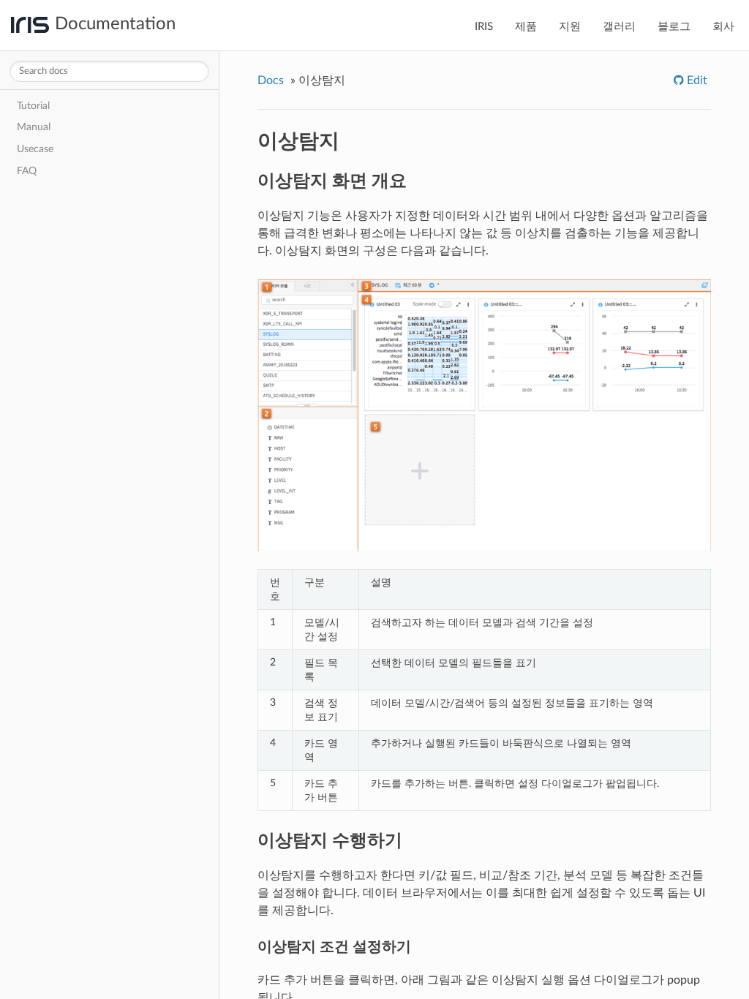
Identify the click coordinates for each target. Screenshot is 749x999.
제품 (526, 26)
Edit (695, 80)
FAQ (27, 170)
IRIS (484, 26)
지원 (570, 26)
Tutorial (33, 105)
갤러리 (619, 26)
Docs (270, 80)
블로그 (674, 26)
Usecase (35, 148)
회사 (723, 26)
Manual (33, 126)
